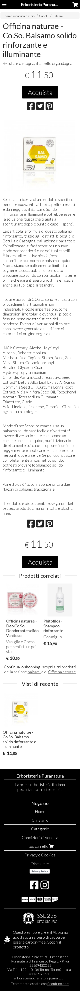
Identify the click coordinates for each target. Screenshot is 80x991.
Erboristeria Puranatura (41, 4)
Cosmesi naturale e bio (19, 16)
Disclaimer (40, 863)
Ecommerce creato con (40, 983)
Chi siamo (40, 820)
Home (40, 811)
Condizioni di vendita (40, 837)
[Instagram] (44, 887)
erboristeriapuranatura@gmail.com (40, 978)
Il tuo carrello (37, 846)
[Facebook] (34, 887)
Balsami (57, 16)
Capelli (44, 16)
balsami (34, 671)
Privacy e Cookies (40, 854)
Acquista (40, 92)
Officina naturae (62, 671)
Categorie (40, 828)
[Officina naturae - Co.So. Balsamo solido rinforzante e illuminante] (40, 155)
